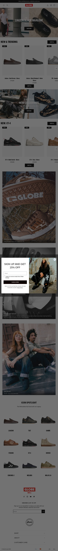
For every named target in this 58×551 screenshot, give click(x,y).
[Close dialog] (55, 259)
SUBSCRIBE (15, 282)
